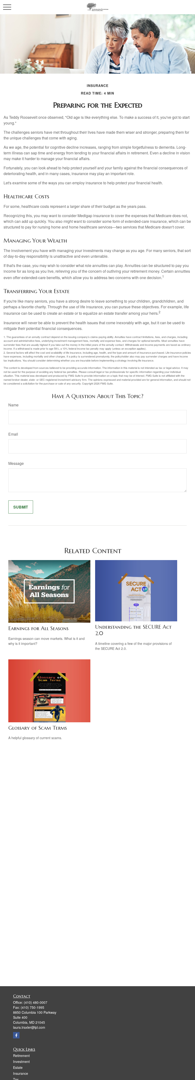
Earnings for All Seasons (38, 628)
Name (13, 405)
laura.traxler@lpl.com (29, 1027)
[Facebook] (16, 1035)
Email (13, 434)
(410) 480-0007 (35, 1002)
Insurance (20, 1073)
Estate (18, 1067)
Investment (21, 1061)
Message (16, 463)
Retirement (21, 1055)
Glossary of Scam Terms (37, 728)
